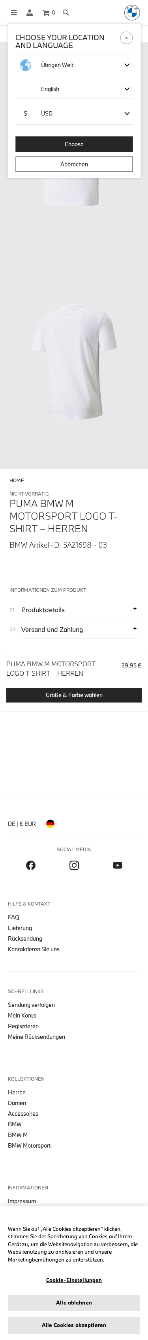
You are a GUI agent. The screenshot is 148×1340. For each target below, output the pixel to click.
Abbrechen (74, 164)
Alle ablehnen (74, 1302)
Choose (74, 144)
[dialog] (74, 670)
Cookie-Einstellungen (74, 1280)
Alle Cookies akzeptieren (74, 1325)
